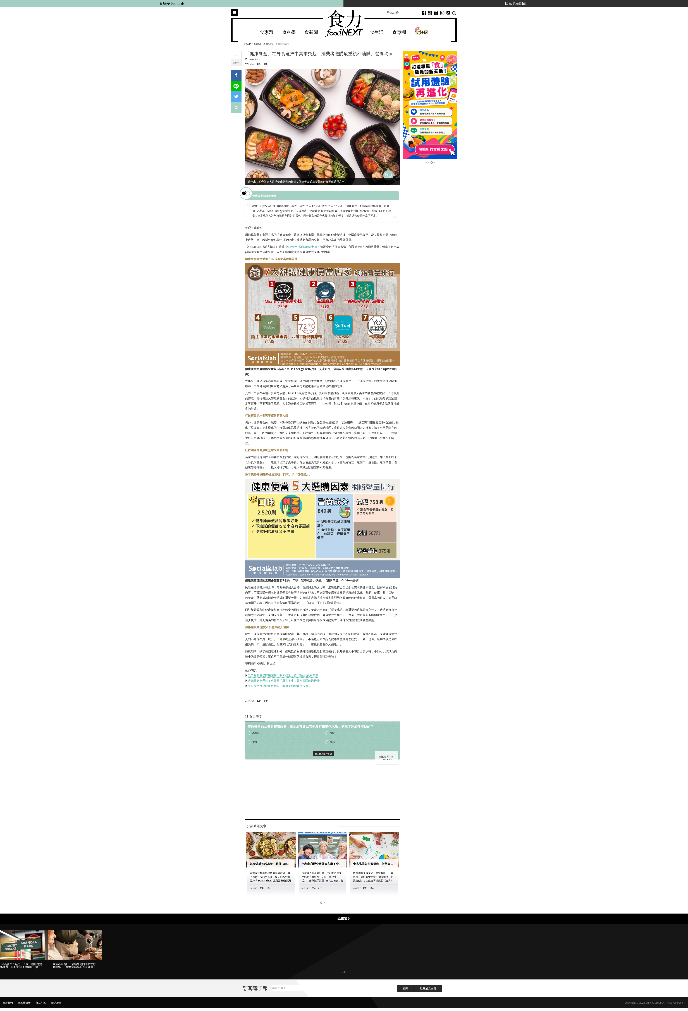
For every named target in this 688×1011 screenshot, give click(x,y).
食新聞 (311, 32)
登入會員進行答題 (323, 753)
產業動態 (268, 44)
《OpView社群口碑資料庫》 (302, 247)
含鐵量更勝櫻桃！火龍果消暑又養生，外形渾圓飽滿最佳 (284, 681)
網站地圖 (56, 1005)
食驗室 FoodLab (172, 3)
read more (386, 759)
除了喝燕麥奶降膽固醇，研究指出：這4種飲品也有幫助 (283, 675)
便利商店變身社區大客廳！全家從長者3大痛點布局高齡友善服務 (291, 864)
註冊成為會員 (428, 991)
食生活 (376, 32)
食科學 (289, 32)
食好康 (421, 32)
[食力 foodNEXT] (344, 23)
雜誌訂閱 (41, 1005)
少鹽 (332, 733)
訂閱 (405, 991)
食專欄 (399, 32)
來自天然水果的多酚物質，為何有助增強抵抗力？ (279, 686)
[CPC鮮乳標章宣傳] (430, 105)
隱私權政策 (24, 1005)
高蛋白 (256, 733)
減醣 (254, 742)
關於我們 (8, 1005)
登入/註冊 (393, 12)
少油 (332, 742)
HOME (247, 44)
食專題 (266, 32)
